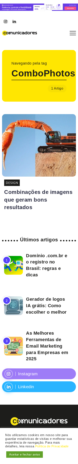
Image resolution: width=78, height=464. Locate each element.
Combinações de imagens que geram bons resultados (38, 199)
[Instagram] (5, 21)
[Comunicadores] (19, 32)
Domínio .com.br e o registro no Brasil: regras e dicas (46, 265)
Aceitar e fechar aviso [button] (24, 454)
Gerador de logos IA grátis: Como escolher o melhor (46, 306)
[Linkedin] (14, 21)
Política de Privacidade (52, 446)
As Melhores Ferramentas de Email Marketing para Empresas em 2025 (47, 346)
